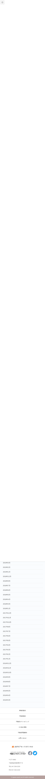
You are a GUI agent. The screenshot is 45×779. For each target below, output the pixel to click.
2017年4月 (6, 645)
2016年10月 (7, 672)
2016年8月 (6, 681)
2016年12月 (7, 663)
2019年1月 (6, 572)
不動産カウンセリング (22, 721)
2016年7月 (6, 686)
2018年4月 (6, 599)
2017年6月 (6, 636)
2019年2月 (6, 567)
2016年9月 (6, 677)
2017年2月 (6, 654)
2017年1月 (6, 659)
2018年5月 (6, 595)
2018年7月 (6, 585)
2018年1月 (6, 608)
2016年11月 (7, 668)
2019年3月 (6, 563)
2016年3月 (6, 700)
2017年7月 (6, 631)
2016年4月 (6, 695)
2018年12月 (7, 576)
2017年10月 (7, 622)
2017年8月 (6, 627)
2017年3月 (6, 650)
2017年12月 (7, 613)
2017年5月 (6, 640)
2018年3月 (6, 604)
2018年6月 (6, 590)
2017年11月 (7, 617)
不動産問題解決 (22, 732)
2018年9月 (6, 581)
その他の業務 (22, 727)
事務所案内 (22, 710)
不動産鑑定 (22, 716)
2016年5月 (6, 691)
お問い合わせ (22, 738)
